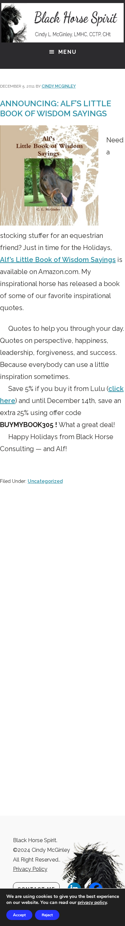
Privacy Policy (30, 869)
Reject (47, 915)
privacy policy (92, 902)
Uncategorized (45, 481)
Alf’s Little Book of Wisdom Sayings (58, 260)
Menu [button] (67, 52)
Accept (19, 915)
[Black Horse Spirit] (62, 23)
